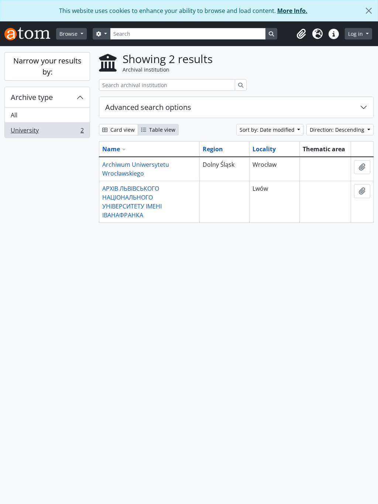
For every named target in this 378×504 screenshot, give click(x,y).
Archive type (32, 97)
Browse (69, 33)
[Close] (369, 10)
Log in (356, 33)
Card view (122, 129)
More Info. (292, 11)
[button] (301, 34)
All (14, 115)
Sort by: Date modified (268, 129)
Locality (264, 149)
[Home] (30, 33)
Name (111, 149)
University (47, 132)
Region (213, 149)
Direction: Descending (338, 129)
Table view (161, 129)
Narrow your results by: (47, 66)
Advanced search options (148, 107)
